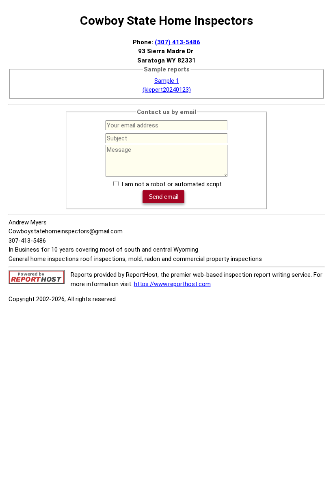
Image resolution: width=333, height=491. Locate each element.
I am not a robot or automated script (171, 184)
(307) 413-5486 (177, 42)
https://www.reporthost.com (172, 284)
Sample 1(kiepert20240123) (167, 85)
